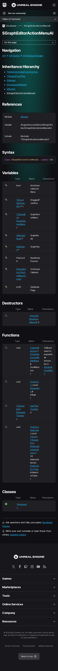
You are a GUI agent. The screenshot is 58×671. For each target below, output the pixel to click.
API (4, 55)
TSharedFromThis (16, 76)
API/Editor (14, 55)
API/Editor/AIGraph (33, 55)
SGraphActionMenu (48, 370)
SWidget (11, 80)
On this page (10, 42)
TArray (19, 200)
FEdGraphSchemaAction (34, 449)
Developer (11, 26)
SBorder (11, 89)
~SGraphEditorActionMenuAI (34, 319)
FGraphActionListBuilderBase (34, 357)
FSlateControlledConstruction (22, 71)
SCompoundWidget (17, 84)
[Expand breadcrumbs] (20, 26)
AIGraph (24, 117)
